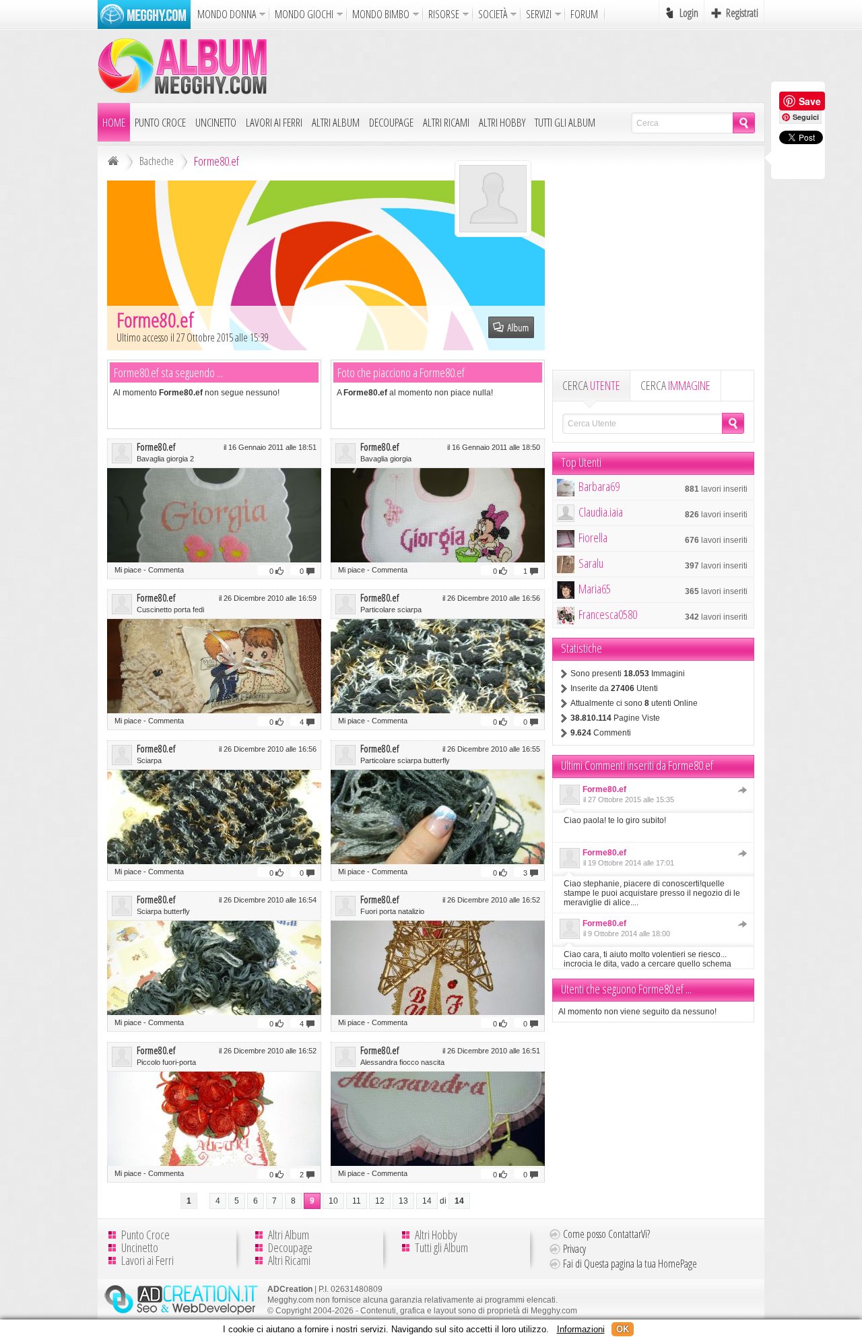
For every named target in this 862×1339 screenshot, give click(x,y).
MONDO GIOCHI (304, 14)
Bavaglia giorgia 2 (165, 459)
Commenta (166, 570)
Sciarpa (149, 760)
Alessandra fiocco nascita (402, 1062)
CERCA (591, 385)
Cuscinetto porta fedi (170, 610)
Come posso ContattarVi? (606, 1234)
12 (380, 1201)
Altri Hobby (502, 122)
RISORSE (443, 14)
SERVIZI (539, 14)
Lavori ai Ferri (274, 122)
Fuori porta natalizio (392, 911)
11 (356, 1201)
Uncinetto (215, 122)
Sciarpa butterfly (163, 911)
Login (688, 12)
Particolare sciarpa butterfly (405, 760)
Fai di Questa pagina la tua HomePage (630, 1263)
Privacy (574, 1248)
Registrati (742, 12)
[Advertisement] (519, 65)
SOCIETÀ (492, 14)
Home (113, 122)
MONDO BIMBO (380, 14)
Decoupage (391, 122)
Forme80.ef (156, 446)
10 (333, 1201)
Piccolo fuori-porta (166, 1062)
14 (427, 1201)
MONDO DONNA (226, 14)
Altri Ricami (446, 122)
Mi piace (127, 570)
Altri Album (336, 122)
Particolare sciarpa (391, 610)
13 (403, 1201)
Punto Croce (160, 122)
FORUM (584, 14)
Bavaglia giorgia (385, 459)
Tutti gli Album (565, 122)
